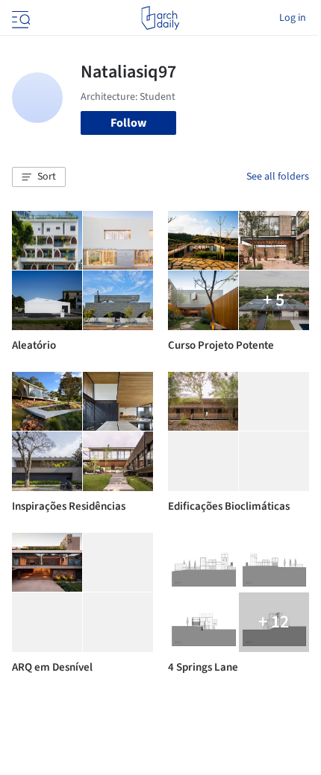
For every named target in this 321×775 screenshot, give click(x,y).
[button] (39, 177)
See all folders (277, 176)
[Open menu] (19, 17)
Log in (292, 18)
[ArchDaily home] (160, 18)
